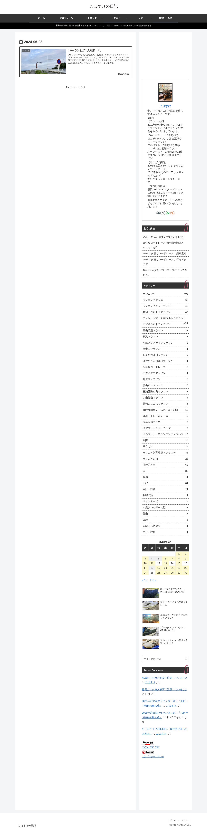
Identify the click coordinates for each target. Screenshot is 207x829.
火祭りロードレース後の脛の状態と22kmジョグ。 (163, 245)
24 (145, 572)
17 (145, 568)
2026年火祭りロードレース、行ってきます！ (164, 261)
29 (179, 572)
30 (185, 572)
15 (179, 563)
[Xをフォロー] (163, 213)
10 (145, 563)
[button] (186, 658)
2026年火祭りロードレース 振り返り (164, 253)
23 (185, 568)
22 (179, 568)
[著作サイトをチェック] (158, 213)
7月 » (153, 580)
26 (158, 572)
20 (165, 568)
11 (152, 563)
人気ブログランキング (153, 756)
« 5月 (145, 580)
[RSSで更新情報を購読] (172, 213)
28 (172, 572)
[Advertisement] (75, 109)
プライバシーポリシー (179, 820)
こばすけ (165, 106)
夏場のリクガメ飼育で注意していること (164, 677)
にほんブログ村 (151, 747)
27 (165, 572)
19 (158, 568)
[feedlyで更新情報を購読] (168, 213)
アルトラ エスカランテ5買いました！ (164, 236)
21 (172, 568)
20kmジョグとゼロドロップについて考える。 (165, 272)
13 (165, 563)
